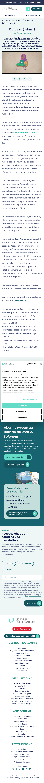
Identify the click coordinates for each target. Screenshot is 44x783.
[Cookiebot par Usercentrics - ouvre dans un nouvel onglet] (27, 364)
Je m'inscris (31, 603)
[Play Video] (22, 62)
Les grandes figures (22, 696)
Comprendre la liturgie (22, 704)
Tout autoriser (22, 406)
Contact (21, 2)
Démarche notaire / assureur (22, 736)
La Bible (22, 688)
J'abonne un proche (15, 464)
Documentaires (22, 653)
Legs (22, 729)
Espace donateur (35, 2)
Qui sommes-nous (9, 2)
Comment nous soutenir (22, 716)
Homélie (10, 563)
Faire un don (22, 719)
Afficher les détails (30, 399)
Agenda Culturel (22, 663)
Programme (26, 563)
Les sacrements (22, 691)
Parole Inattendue (22, 655)
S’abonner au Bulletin (22, 754)
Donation (22, 734)
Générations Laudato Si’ (22, 660)
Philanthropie (22, 724)
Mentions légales (8, 776)
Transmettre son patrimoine (22, 726)
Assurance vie (22, 731)
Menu (38, 9)
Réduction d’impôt (22, 721)
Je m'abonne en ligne (15, 457)
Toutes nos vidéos (22, 671)
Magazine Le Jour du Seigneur (22, 650)
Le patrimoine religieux (22, 693)
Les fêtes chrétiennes (22, 683)
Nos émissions (22, 668)
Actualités (22, 749)
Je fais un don (10, 15)
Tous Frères (22, 658)
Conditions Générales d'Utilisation (28, 776)
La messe (22, 648)
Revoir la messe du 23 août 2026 (20, 636)
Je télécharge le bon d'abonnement (18, 513)
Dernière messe (33, 15)
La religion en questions (22, 701)
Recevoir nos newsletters (22, 752)
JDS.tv (9, 569)
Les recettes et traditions (22, 698)
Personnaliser (21, 412)
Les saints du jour (22, 686)
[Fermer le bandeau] (41, 364)
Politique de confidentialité (33, 596)
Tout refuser (22, 418)
